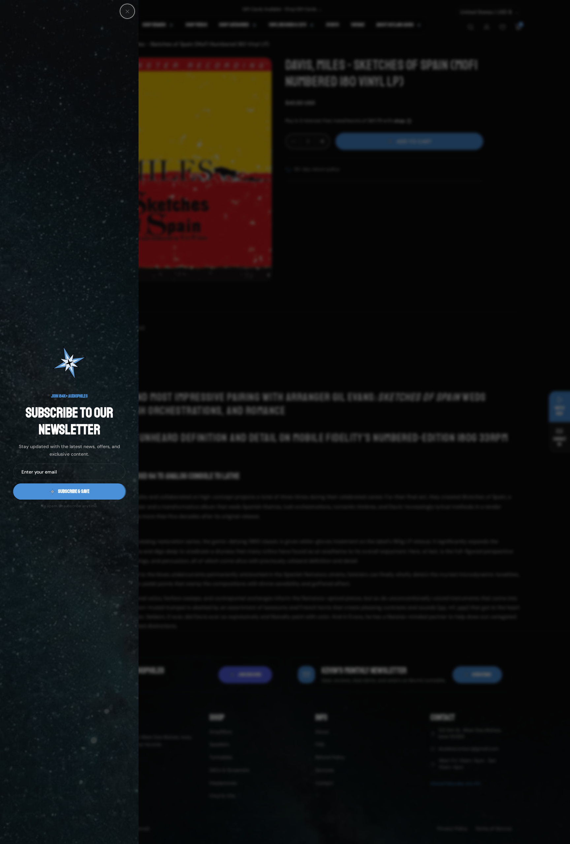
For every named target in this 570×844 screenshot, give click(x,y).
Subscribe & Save (73, 491)
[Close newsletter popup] (127, 11)
